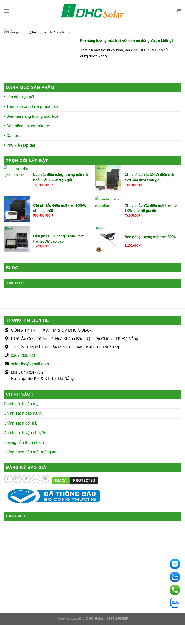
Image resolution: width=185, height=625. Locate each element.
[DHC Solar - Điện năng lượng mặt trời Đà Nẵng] (92, 11)
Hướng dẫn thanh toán (24, 442)
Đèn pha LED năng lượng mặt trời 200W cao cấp (58, 238)
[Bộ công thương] (52, 495)
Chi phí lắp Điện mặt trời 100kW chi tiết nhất (59, 208)
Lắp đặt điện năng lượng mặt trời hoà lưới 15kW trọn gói (61, 177)
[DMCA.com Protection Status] (75, 480)
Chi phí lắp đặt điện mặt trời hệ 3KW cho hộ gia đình (151, 208)
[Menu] (7, 11)
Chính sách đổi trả (20, 423)
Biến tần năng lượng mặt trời (31, 116)
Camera (12, 135)
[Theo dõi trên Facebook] (8, 479)
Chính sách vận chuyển (25, 433)
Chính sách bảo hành (23, 413)
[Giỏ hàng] (179, 11)
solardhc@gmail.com (30, 364)
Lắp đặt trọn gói (19, 97)
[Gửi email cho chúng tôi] (36, 479)
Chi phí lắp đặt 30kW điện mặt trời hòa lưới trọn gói (149, 177)
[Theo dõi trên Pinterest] (45, 479)
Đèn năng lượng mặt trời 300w (150, 237)
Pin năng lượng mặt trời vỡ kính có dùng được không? (127, 41)
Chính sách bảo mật (22, 403)
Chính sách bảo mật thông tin (30, 452)
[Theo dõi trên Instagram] (17, 479)
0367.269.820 (23, 355)
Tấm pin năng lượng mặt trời (31, 106)
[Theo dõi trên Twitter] (26, 479)
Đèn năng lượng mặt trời (28, 126)
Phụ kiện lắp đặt (20, 145)
